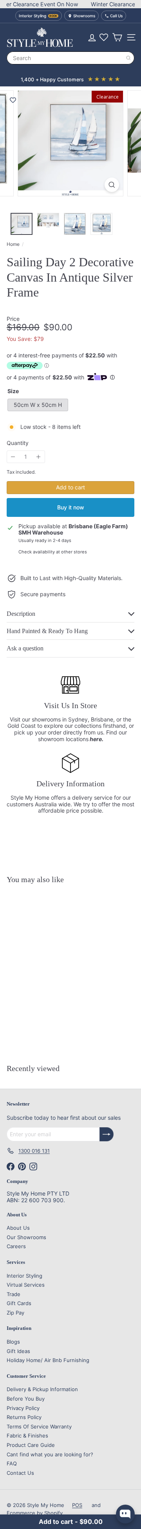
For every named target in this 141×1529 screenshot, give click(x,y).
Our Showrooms (26, 1237)
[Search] (128, 57)
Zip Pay (15, 1312)
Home (13, 244)
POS (77, 1505)
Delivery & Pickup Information (42, 1389)
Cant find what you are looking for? (50, 1454)
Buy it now (70, 507)
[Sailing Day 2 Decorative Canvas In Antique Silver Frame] (56, 963)
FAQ (12, 1463)
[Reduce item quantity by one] (13, 456)
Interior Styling (24, 1276)
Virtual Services (26, 1285)
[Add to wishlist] (13, 100)
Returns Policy (24, 1417)
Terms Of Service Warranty (39, 1426)
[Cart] (117, 37)
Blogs (13, 1342)
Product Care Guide (31, 1445)
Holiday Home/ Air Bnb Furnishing (48, 1360)
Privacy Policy (23, 1408)
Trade (13, 1294)
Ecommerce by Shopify (35, 1513)
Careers (16, 1246)
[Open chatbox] (125, 1514)
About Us (18, 1228)
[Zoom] (112, 185)
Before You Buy (26, 1398)
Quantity (18, 443)
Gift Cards (19, 1303)
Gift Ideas (18, 1351)
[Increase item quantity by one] (38, 456)
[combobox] (70, 57)
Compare (60, 1038)
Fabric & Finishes (27, 1435)
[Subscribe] (106, 1134)
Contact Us (20, 1473)
